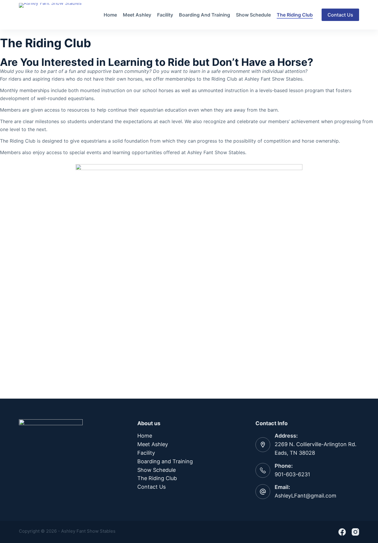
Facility (146, 453)
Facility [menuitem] (165, 15)
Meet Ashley (152, 444)
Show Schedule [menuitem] (253, 15)
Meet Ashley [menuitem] (137, 15)
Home (144, 436)
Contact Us (340, 15)
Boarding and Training (165, 461)
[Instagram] (355, 532)
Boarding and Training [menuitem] (204, 15)
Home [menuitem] (110, 15)
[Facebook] (342, 532)
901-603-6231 (292, 474)
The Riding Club (157, 478)
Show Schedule (156, 470)
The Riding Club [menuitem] (295, 15)
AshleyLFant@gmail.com (305, 496)
